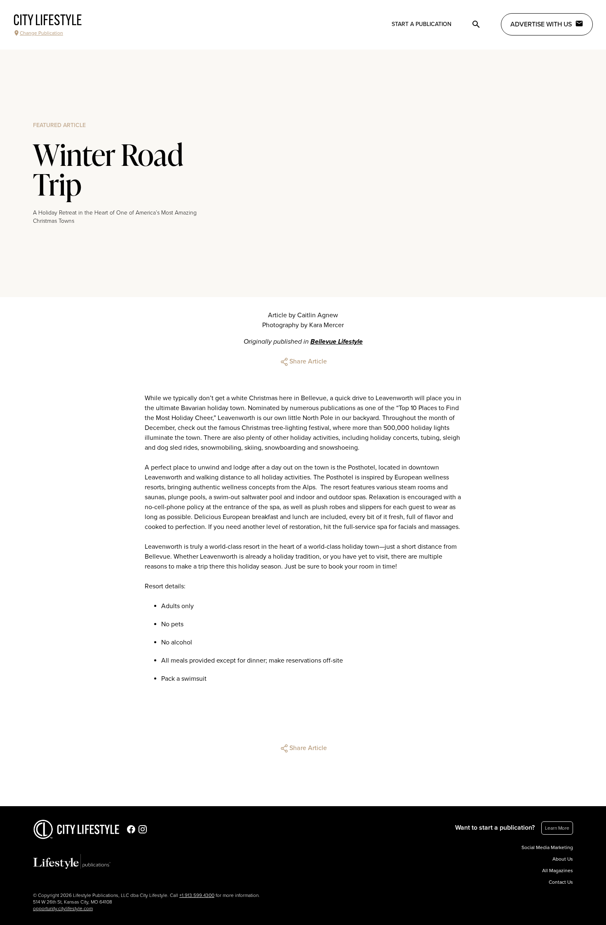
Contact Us (561, 882)
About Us (562, 859)
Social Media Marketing (547, 847)
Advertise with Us (541, 24)
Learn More (557, 828)
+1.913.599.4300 (196, 895)
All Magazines (557, 870)
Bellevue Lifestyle (336, 341)
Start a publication (421, 24)
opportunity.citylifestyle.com (63, 908)
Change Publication (41, 33)
